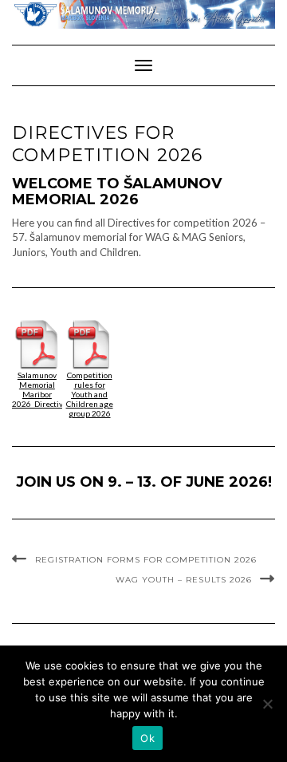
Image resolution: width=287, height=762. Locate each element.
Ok (147, 738)
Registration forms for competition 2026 (146, 560)
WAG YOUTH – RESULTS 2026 (184, 579)
